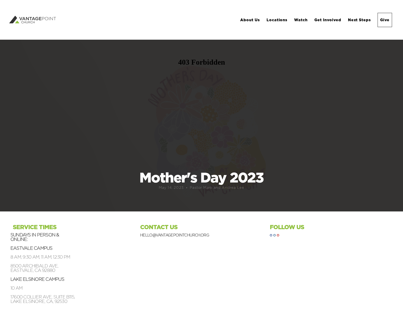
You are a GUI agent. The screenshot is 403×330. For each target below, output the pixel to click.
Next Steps (360, 20)
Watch (301, 20)
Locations (278, 20)
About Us (250, 20)
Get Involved (328, 20)
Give (384, 20)
